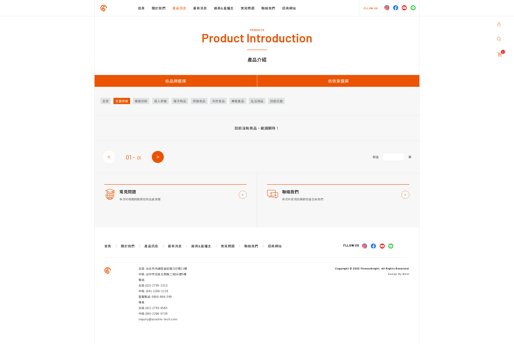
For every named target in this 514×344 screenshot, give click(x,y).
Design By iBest (399, 273)
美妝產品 (238, 101)
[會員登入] (500, 26)
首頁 (141, 8)
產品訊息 (179, 8)
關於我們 (159, 8)
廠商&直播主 (224, 8)
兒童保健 (121, 101)
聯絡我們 (268, 8)
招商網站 (289, 8)
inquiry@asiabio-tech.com (158, 319)
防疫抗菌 (276, 101)
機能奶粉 (141, 101)
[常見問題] (175, 200)
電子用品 (179, 101)
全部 (105, 101)
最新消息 (200, 8)
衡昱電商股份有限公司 (117, 8)
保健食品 (199, 101)
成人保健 (160, 101)
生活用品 (257, 101)
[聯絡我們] (338, 200)
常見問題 (248, 8)
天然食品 (218, 101)
